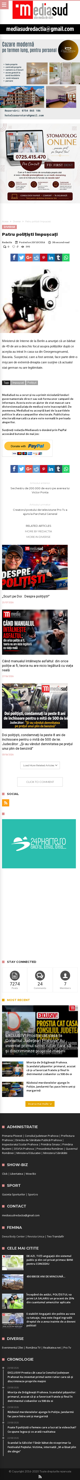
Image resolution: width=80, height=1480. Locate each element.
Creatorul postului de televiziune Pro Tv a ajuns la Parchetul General (40, 509)
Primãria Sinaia (50, 1144)
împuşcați (18, 382)
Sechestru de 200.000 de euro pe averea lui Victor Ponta (40, 487)
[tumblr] (58, 257)
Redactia (7, 242)
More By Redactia (38, 531)
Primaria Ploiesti (12, 1136)
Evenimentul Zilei (12, 1347)
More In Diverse (38, 536)
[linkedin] (51, 257)
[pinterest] (43, 257)
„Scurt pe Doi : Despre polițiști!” (26, 596)
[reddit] (36, 257)
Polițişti (32, 382)
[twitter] (21, 257)
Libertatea (16, 1174)
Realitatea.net (52, 1347)
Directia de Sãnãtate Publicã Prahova (38, 1140)
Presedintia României (50, 1148)
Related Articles (38, 525)
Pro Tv (67, 1347)
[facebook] (14, 257)
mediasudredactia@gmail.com (21, 1215)
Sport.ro (33, 1194)
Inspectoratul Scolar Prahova (20, 1144)
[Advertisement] (40, 914)
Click (5, 1174)
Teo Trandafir (55, 1236)
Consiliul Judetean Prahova (41, 1136)
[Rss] (5, 802)
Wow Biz (31, 1174)
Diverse (17, 221)
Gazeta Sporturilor (13, 1194)
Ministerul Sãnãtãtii (55, 1153)
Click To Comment (40, 781)
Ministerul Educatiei (28, 1153)
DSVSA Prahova (24, 1148)
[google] (29, 257)
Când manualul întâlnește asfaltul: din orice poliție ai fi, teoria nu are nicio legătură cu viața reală (37, 665)
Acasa (5, 221)
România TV (33, 1347)
